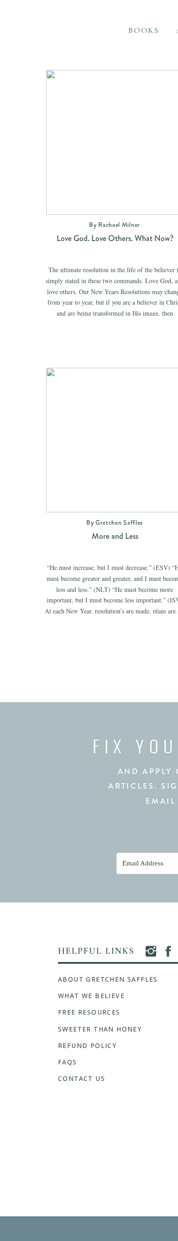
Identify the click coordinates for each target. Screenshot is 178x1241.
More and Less (115, 536)
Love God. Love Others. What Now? (115, 238)
